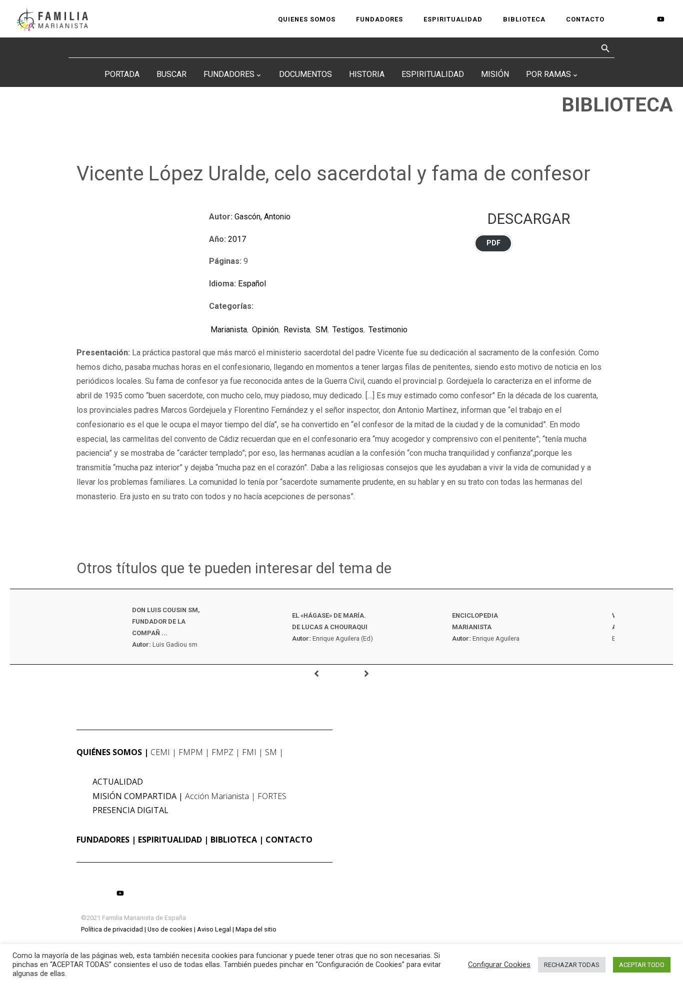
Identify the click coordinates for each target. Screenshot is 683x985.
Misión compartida (134, 796)
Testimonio (388, 329)
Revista (297, 329)
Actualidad (117, 781)
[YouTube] (660, 19)
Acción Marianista (217, 796)
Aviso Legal (214, 929)
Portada (122, 74)
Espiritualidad (433, 74)
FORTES (272, 796)
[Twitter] (643, 19)
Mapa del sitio (256, 929)
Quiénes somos (109, 752)
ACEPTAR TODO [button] (641, 965)
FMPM (190, 752)
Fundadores (229, 74)
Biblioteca (233, 839)
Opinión (265, 329)
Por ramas (548, 74)
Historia (366, 74)
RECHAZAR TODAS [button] (572, 965)
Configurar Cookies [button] (499, 964)
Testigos (348, 329)
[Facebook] (627, 19)
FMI (249, 752)
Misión (495, 74)
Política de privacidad (112, 929)
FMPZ (223, 752)
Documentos (305, 74)
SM (321, 329)
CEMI (160, 752)
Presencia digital (130, 810)
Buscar (171, 74)
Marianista (228, 329)
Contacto (289, 839)
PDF (493, 243)
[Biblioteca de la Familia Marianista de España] (52, 18)
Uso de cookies (170, 929)
